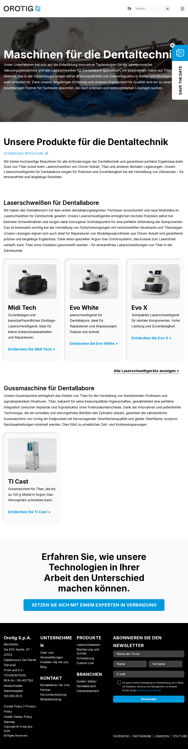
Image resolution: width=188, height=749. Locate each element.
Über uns (46, 652)
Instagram (142, 736)
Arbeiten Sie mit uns (54, 662)
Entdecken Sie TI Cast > (29, 512)
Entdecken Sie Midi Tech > (31, 349)
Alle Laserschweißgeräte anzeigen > (146, 371)
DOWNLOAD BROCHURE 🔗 (26, 153)
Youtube (180, 736)
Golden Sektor (87, 681)
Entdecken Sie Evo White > (94, 343)
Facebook (121, 736)
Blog (43, 667)
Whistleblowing (50, 699)
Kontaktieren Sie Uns (55, 685)
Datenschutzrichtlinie (148, 690)
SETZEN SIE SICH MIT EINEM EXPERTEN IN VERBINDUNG (94, 605)
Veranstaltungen (51, 657)
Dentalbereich (86, 686)
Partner (45, 690)
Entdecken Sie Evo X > (151, 338)
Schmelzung (85, 658)
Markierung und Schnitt (88, 651)
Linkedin (162, 736)
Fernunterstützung (53, 694)
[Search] (168, 9)
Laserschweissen (88, 644)
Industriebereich (88, 691)
